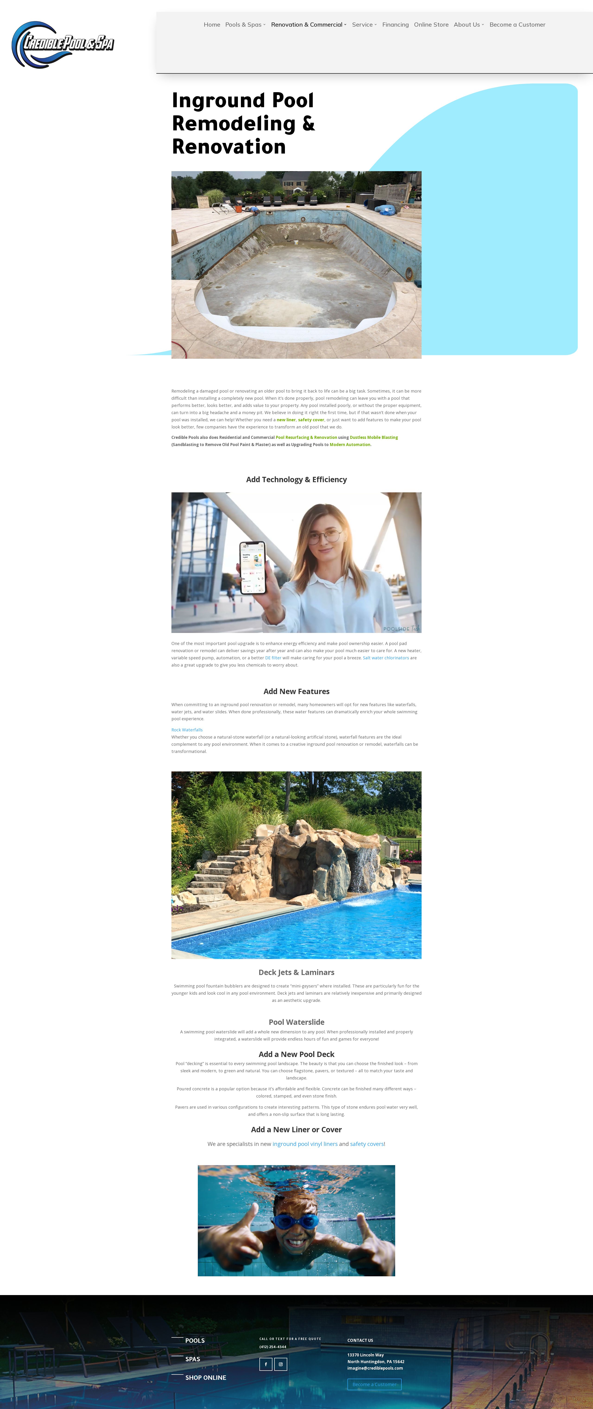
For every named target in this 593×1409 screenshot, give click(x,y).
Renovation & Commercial (306, 25)
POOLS (195, 1341)
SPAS (192, 1360)
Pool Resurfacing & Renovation (306, 437)
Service (362, 25)
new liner (286, 419)
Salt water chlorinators (386, 657)
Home (212, 25)
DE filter (273, 657)
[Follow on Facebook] (265, 1364)
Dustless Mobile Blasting (374, 437)
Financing (395, 25)
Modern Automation (350, 444)
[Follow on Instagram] (280, 1364)
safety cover (311, 419)
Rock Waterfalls (187, 730)
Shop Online (205, 1378)
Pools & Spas (243, 25)
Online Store (431, 25)
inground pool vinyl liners (305, 1144)
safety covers (367, 1144)
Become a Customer (518, 25)
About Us (467, 25)
